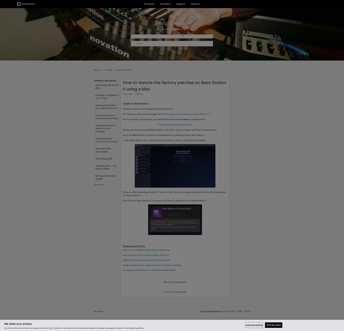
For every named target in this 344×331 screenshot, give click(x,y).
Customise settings (254, 325)
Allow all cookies (273, 325)
